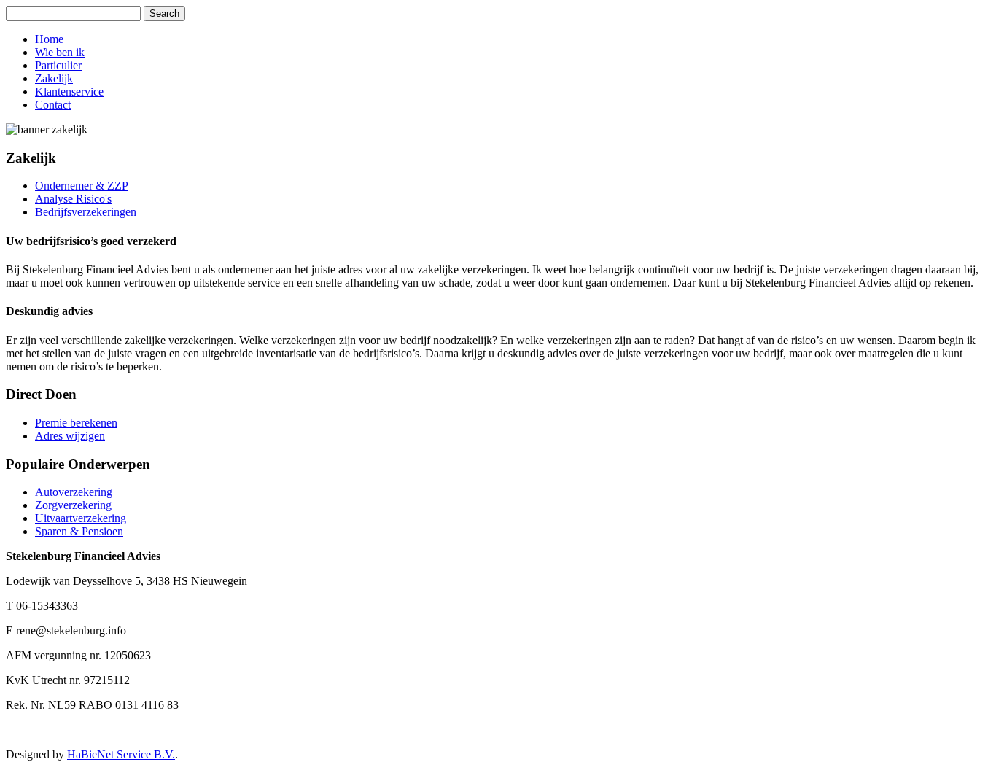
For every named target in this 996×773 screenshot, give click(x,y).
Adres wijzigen (70, 436)
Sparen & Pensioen (79, 531)
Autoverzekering (73, 492)
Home (49, 39)
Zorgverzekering (73, 505)
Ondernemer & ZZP (81, 185)
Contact (53, 104)
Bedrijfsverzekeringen (85, 212)
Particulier (58, 65)
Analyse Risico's (73, 199)
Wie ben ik (60, 52)
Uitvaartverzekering (80, 518)
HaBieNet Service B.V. (121, 754)
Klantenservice (69, 91)
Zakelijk (54, 78)
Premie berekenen (76, 422)
